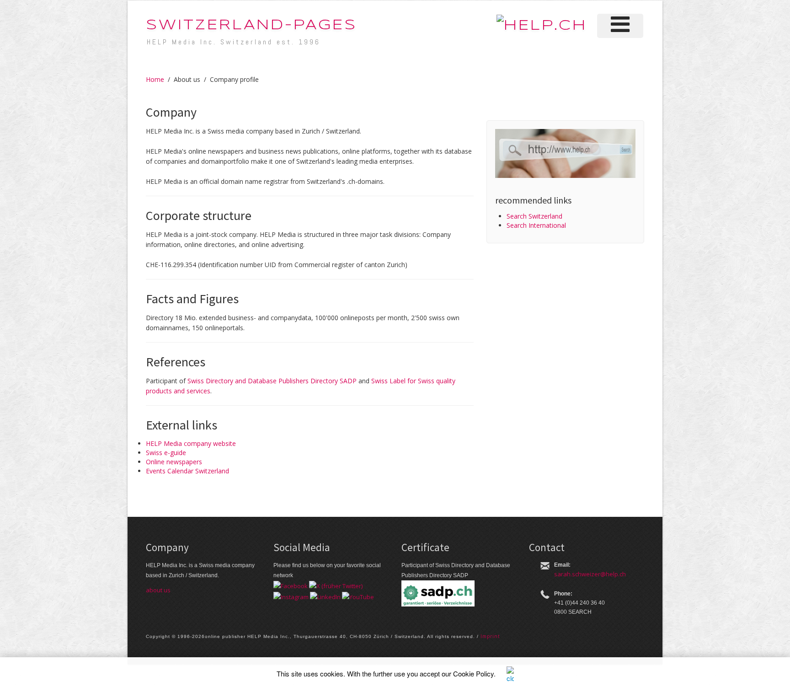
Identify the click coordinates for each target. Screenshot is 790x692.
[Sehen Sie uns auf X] (336, 585)
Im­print (490, 636)
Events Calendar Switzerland (187, 471)
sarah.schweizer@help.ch (590, 574)
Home (155, 79)
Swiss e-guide (166, 452)
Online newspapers (174, 461)
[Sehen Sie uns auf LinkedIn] (325, 596)
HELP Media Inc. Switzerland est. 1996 (233, 42)
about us (158, 590)
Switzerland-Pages (251, 25)
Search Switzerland (534, 216)
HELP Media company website (191, 443)
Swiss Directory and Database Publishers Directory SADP (272, 380)
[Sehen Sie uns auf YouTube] (358, 596)
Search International (536, 225)
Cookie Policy (473, 673)
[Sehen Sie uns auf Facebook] (290, 585)
